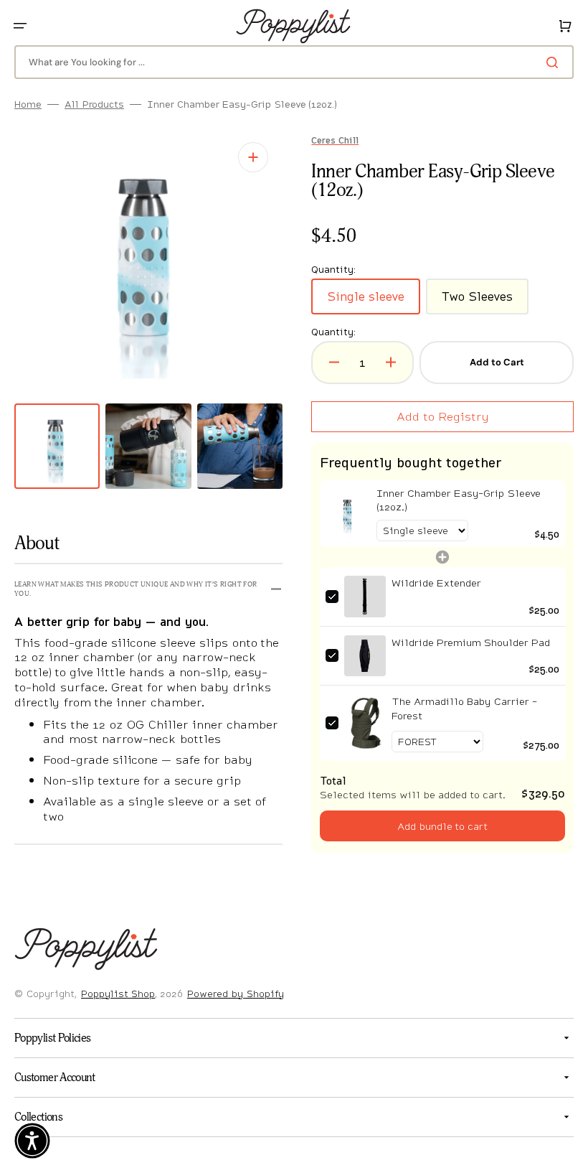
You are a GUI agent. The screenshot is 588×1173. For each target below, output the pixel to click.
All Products (94, 104)
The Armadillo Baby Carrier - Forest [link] (458, 707)
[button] (20, 26)
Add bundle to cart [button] (434, 824)
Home (28, 104)
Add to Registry (435, 416)
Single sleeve (368, 301)
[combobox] (288, 62)
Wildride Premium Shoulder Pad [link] (465, 642)
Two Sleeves (480, 301)
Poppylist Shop (118, 993)
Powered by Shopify (235, 993)
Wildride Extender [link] (430, 583)
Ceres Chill (330, 140)
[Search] (544, 62)
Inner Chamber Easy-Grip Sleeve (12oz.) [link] (452, 500)
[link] (343, 513)
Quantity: (328, 332)
